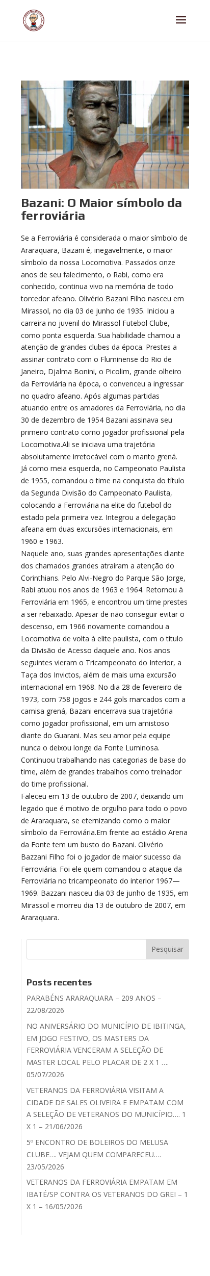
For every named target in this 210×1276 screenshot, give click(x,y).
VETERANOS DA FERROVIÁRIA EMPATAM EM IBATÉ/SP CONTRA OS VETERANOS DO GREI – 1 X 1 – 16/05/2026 (107, 1194)
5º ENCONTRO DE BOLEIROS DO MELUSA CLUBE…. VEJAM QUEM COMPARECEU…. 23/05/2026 (97, 1154)
